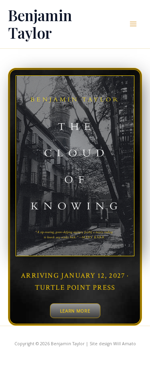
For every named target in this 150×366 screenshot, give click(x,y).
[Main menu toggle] (133, 24)
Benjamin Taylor (40, 23)
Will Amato (124, 343)
